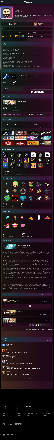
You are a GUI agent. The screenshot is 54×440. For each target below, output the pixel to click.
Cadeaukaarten (6, 417)
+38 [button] (46, 91)
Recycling (19, 415)
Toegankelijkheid (29, 411)
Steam (49, 14)
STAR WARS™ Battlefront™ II (28, 76)
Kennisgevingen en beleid (31, 413)
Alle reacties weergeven (7, 340)
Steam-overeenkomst (7, 411)
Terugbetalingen (29, 417)
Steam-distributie (6, 415)
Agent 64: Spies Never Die (22, 300)
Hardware (19, 413)
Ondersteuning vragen (46, 413)
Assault (8, 88)
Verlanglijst (44, 329)
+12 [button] (43, 114)
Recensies (50, 329)
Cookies (28, 415)
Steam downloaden (46, 408)
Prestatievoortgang (35, 88)
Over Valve (19, 408)
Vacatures (19, 411)
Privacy (27, 408)
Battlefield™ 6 (22, 102)
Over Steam (5, 408)
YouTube (25, 16)
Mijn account (44, 415)
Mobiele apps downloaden (47, 411)
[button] (12, 24)
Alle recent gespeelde (35, 329)
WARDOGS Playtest (20, 311)
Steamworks (5, 413)
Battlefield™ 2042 (24, 246)
